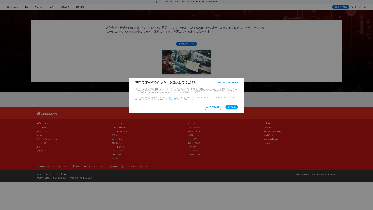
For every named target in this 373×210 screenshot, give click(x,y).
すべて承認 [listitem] (231, 107)
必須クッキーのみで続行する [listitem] (228, 82)
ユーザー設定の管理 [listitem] (213, 107)
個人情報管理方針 (175, 99)
